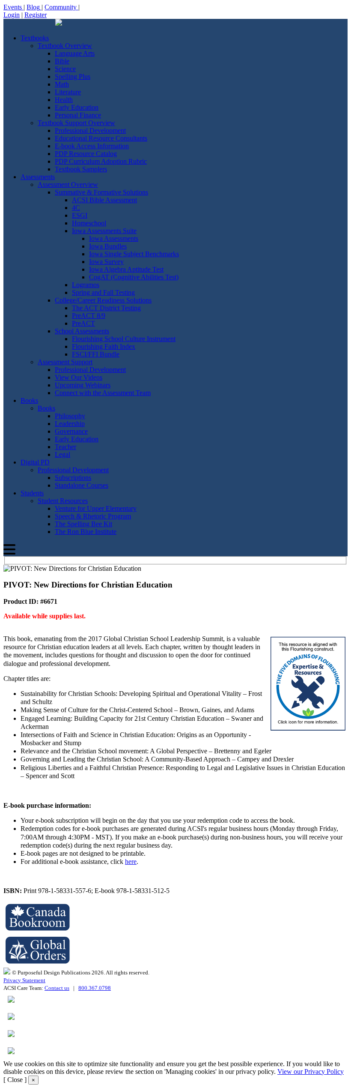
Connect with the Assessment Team (103, 392)
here (131, 861)
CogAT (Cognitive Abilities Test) (133, 277)
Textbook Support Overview (76, 122)
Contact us (57, 988)
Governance (71, 431)
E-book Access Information (92, 146)
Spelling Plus (72, 76)
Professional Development (90, 130)
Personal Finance (78, 115)
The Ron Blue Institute (85, 531)
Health (64, 99)
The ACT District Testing (106, 308)
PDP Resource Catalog (86, 153)
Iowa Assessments (113, 238)
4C (76, 207)
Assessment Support (65, 362)
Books (29, 400)
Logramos (85, 284)
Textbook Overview (65, 45)
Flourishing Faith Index (103, 346)
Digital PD (35, 462)
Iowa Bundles (108, 246)
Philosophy (70, 416)
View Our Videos (78, 377)
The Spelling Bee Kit (83, 524)
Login (11, 14)
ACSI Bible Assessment (104, 200)
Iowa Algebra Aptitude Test (126, 269)
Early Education (76, 107)
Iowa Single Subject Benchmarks (134, 254)
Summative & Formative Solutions (101, 192)
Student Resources (63, 500)
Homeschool (89, 223)
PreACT (83, 323)
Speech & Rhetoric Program (93, 516)
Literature (68, 92)
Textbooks (35, 38)
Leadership (70, 423)
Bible (62, 61)
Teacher (65, 446)
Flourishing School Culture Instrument (124, 338)
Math (62, 84)
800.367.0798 (94, 988)
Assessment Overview (68, 184)
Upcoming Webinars (82, 385)
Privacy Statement (24, 980)
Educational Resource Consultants (101, 138)
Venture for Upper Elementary (96, 508)
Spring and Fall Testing (103, 292)
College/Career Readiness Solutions (103, 300)
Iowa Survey (106, 261)
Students (32, 493)
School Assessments (82, 331)
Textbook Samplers (81, 169)
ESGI (79, 215)
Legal (62, 454)
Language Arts (75, 53)
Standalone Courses (81, 485)
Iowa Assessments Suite (104, 230)
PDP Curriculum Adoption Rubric (101, 161)
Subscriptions (73, 477)
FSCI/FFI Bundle (95, 354)
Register (35, 14)
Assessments (38, 176)
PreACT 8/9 (88, 315)
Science (65, 68)
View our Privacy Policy (310, 1071)
